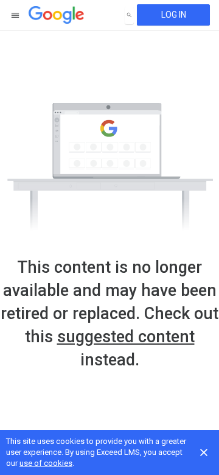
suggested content (126, 337)
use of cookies (45, 463)
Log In (173, 14)
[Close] (204, 452)
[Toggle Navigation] (16, 15)
